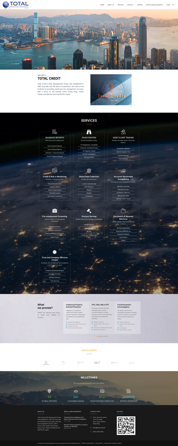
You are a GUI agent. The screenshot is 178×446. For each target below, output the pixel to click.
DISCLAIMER (98, 443)
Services (120, 5)
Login (168, 5)
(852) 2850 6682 (98, 431)
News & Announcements (154, 5)
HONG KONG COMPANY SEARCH (113, 443)
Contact (130, 5)
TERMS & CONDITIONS (88, 443)
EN (173, 4)
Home (102, 5)
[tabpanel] (102, 317)
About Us (111, 5)
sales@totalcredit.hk (99, 427)
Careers (139, 5)
